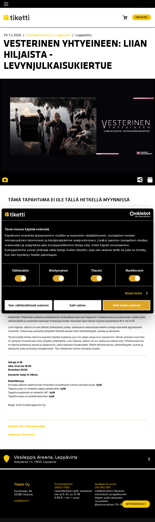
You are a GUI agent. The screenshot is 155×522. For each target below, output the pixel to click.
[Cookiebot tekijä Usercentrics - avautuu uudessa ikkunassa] (132, 214)
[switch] (58, 278)
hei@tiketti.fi (21, 500)
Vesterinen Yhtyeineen (21, 434)
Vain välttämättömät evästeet (28, 305)
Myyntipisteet (136, 504)
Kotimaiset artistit (35, 426)
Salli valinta (77, 305)
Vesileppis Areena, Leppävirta (48, 35)
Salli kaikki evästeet (126, 305)
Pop (21, 426)
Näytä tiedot (133, 293)
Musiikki (13, 426)
